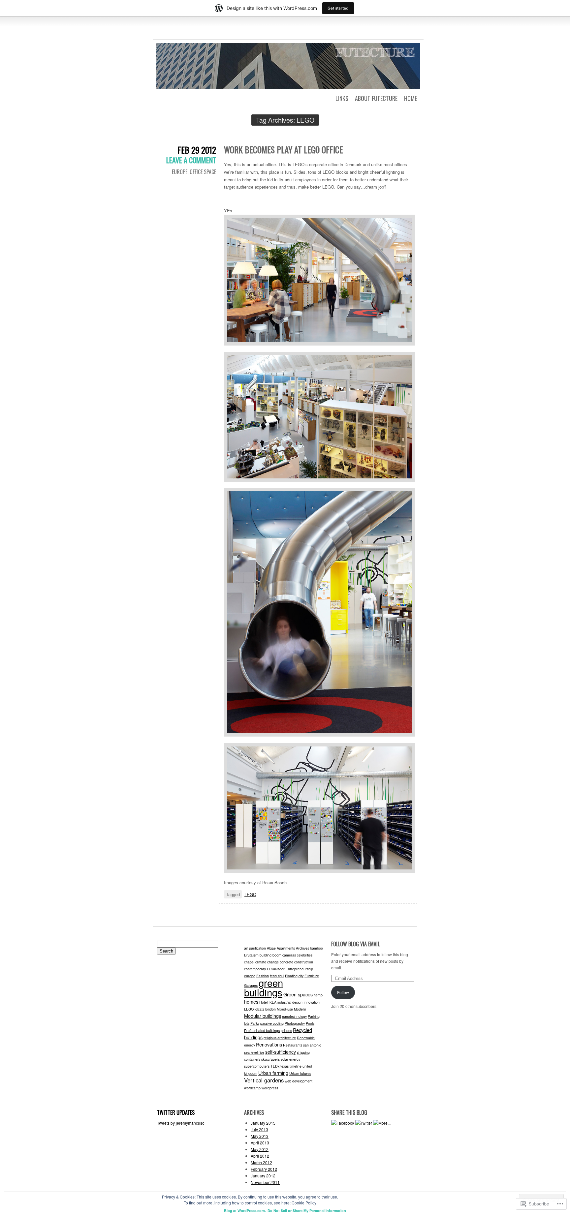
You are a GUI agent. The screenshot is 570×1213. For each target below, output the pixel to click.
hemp (318, 994)
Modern (300, 1009)
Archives (302, 948)
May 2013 (260, 1136)
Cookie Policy (304, 1202)
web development (298, 1080)
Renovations (269, 1044)
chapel (249, 961)
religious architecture (280, 1037)
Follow (343, 992)
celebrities (304, 955)
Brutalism (251, 955)
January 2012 (263, 1175)
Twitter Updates (176, 1112)
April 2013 (260, 1142)
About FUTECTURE (376, 98)
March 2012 (261, 1162)
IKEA (272, 1002)
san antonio (312, 1045)
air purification (255, 948)
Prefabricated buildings (262, 1030)
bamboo (316, 948)
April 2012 (260, 1156)
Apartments (286, 948)
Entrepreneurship (299, 968)
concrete (286, 961)
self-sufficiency (280, 1051)
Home (410, 98)
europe (249, 975)
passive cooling (272, 1023)
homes (251, 1001)
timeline (295, 1066)
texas (284, 1066)
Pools (310, 1023)
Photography (295, 1023)
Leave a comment (191, 160)
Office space (203, 172)
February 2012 (264, 1169)
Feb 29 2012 (196, 150)
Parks (254, 1023)
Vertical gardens (264, 1080)
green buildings (263, 987)
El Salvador (276, 968)
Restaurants (292, 1045)
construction (303, 961)
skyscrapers (270, 1059)
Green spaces (298, 994)
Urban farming (273, 1072)
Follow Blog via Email (355, 944)
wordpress (270, 1087)
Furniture (311, 975)
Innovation (311, 1002)
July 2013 (259, 1129)
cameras (289, 955)
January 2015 (263, 1123)
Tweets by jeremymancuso (181, 1123)
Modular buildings (262, 1015)
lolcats (259, 1009)
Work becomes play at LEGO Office (283, 149)
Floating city (294, 975)
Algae (271, 948)
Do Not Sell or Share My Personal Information (307, 1210)
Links (341, 98)
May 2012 (260, 1149)
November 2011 (265, 1182)
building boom (270, 955)
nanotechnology (294, 1016)
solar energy (290, 1059)
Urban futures (300, 1073)
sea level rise (254, 1052)
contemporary (255, 968)
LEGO (250, 894)
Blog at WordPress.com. (245, 1210)
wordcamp (252, 1087)
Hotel (263, 1002)
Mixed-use (285, 1009)
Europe (179, 172)
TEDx (274, 1066)
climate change (267, 961)
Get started (338, 8)
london (270, 1009)
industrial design (289, 1002)
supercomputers (256, 1066)
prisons (286, 1030)
